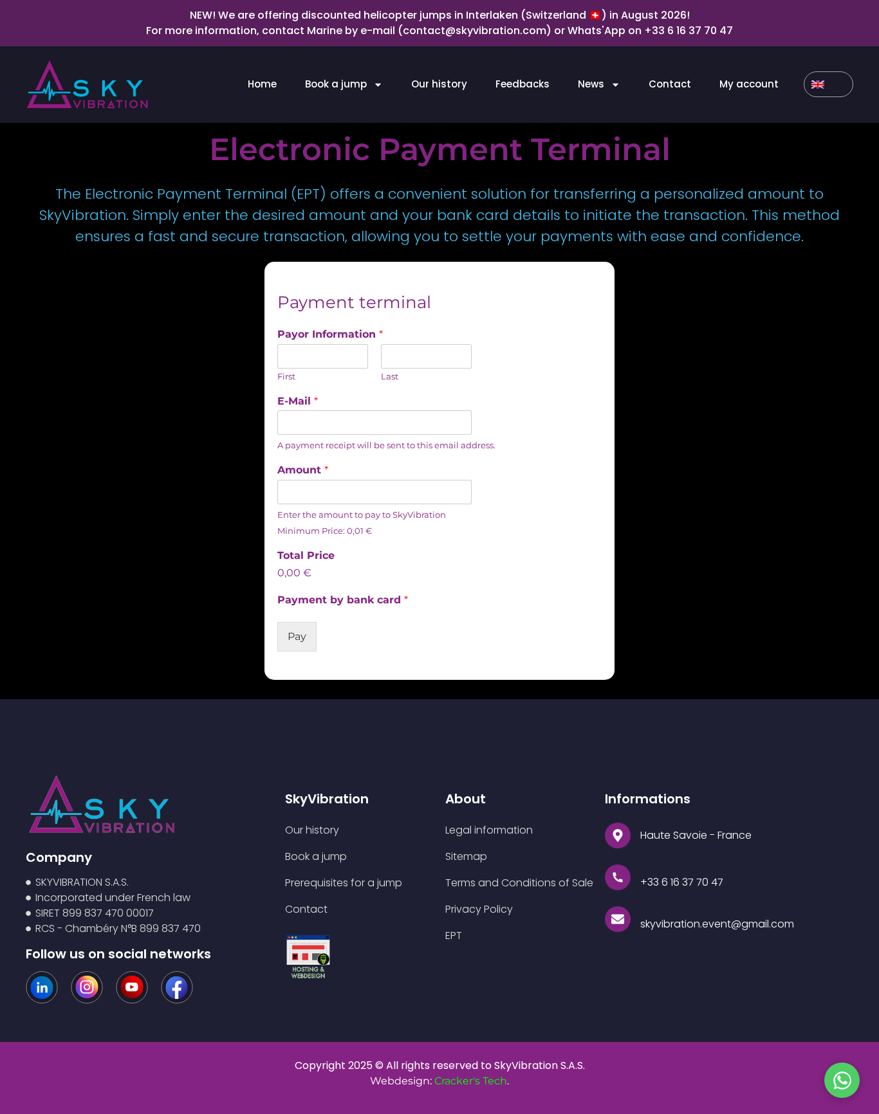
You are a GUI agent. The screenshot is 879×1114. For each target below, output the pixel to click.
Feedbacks (522, 84)
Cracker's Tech (470, 1081)
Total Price (306, 555)
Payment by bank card (342, 600)
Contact (670, 84)
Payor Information (330, 334)
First (286, 376)
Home (262, 84)
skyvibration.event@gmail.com (717, 924)
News (591, 84)
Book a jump (336, 84)
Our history (439, 84)
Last (389, 376)
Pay (297, 636)
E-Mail (297, 401)
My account (749, 84)
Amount (302, 470)
